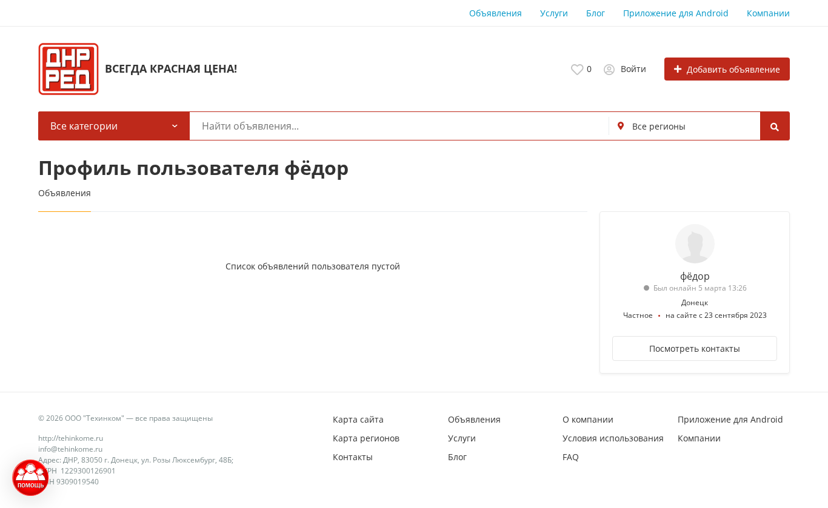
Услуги (554, 13)
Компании (768, 13)
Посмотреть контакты (694, 348)
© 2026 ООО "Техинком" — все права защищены (125, 418)
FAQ (571, 457)
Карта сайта (358, 419)
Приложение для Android (676, 13)
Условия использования (613, 438)
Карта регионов (366, 438)
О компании (588, 419)
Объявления (495, 13)
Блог (595, 13)
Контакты (353, 457)
